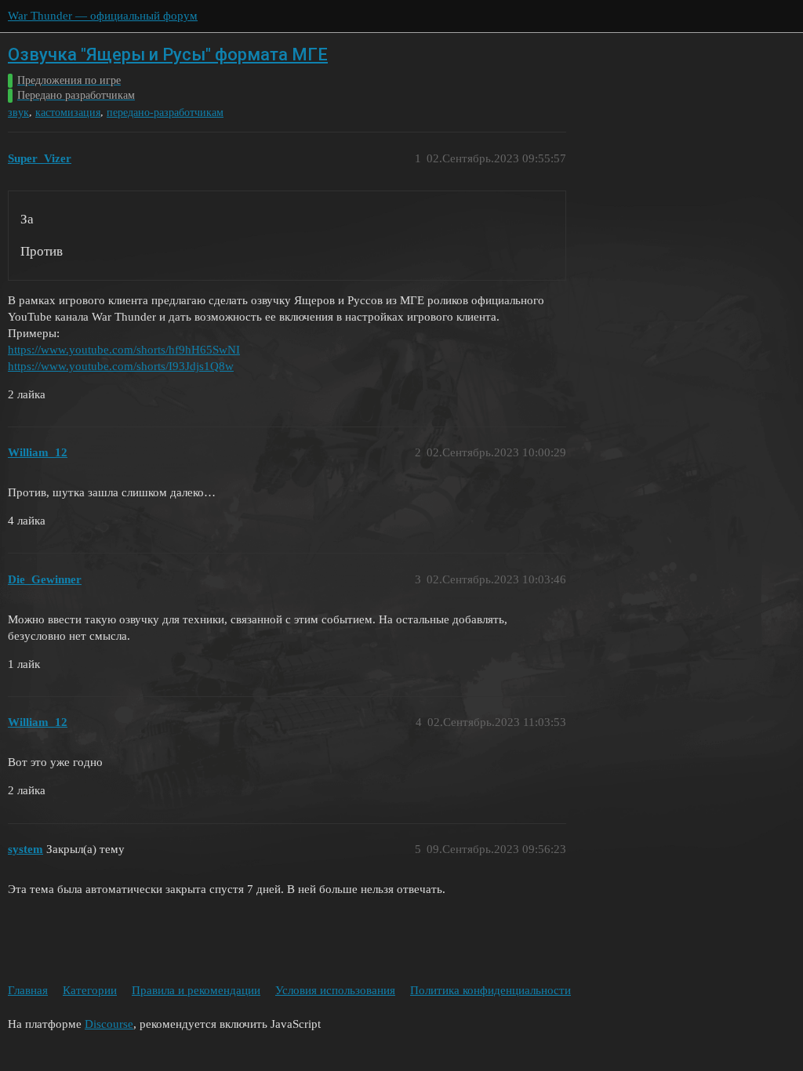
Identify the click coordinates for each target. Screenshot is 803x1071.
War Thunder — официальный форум (103, 15)
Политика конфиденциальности (490, 990)
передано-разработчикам (165, 112)
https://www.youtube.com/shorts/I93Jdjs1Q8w (121, 366)
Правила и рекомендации (196, 990)
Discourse (109, 1024)
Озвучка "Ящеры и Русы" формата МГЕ (168, 54)
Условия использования (335, 990)
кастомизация (67, 112)
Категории (90, 990)
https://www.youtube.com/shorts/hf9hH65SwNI (124, 349)
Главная (28, 990)
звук (18, 112)
